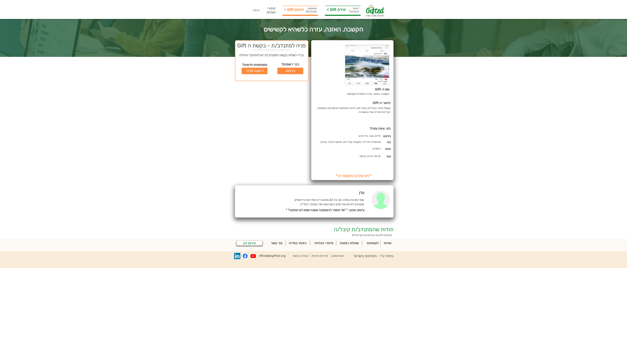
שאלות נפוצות (349, 243)
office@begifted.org (272, 256)
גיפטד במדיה (297, 243)
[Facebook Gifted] (245, 256)
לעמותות (373, 243)
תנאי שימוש (338, 255)
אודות (387, 243)
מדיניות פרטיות (320, 255)
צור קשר (276, 243)
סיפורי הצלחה (271, 10)
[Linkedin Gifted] (237, 256)
